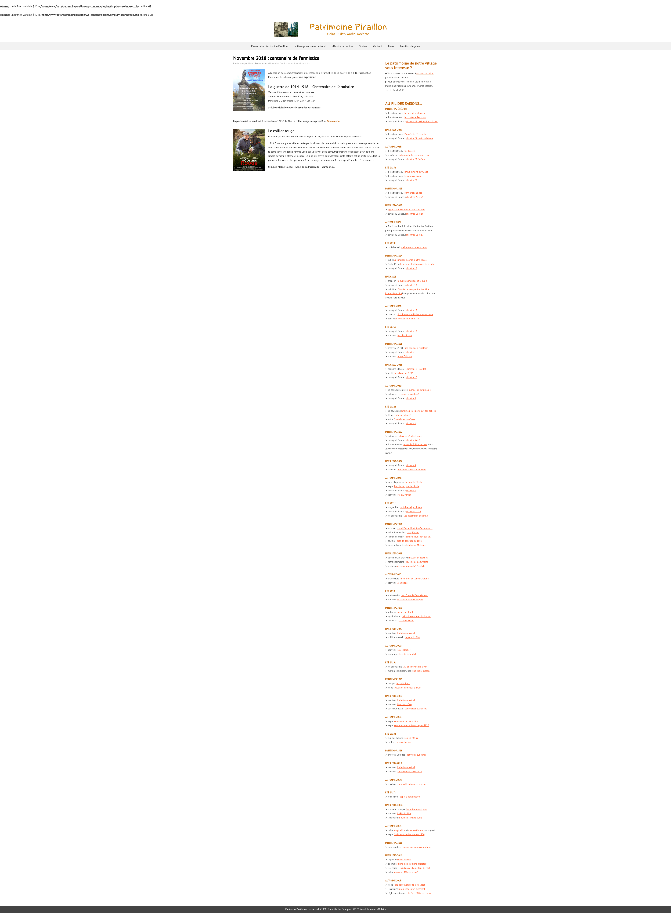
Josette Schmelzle (408, 654)
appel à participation (410, 796)
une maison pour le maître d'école (411, 259)
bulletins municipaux (416, 809)
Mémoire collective (342, 46)
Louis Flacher (404, 649)
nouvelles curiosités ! (417, 754)
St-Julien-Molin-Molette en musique (415, 314)
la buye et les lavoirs (415, 113)
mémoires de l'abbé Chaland (415, 578)
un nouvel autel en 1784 (407, 318)
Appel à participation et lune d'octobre (406, 209)
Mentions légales (410, 46)
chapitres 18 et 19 (414, 213)
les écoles (410, 150)
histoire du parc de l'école (406, 486)
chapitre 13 (411, 310)
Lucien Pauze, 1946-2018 (410, 771)
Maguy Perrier (404, 494)
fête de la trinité (403, 415)
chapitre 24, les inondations (419, 138)
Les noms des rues (414, 176)
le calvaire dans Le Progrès (410, 599)
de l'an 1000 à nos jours (419, 893)
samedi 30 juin (411, 738)
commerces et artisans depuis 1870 (411, 725)
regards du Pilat (412, 637)
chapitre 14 (411, 285)
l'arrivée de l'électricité (415, 134)
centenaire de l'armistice (406, 721)
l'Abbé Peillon (404, 859)
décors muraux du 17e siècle (411, 566)
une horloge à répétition (416, 348)
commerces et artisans (416, 708)
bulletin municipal (406, 633)
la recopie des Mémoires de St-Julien (418, 264)
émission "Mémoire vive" (406, 872)
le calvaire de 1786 (404, 373)
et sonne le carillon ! (409, 394)
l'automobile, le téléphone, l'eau (414, 155)
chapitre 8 (411, 423)
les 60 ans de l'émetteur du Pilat (414, 868)
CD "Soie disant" (406, 620)
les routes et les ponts (415, 117)
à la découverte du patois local (410, 884)
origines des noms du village (417, 847)
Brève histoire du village (416, 171)
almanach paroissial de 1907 (412, 469)
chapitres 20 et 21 (414, 197)
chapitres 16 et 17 (414, 234)
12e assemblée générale (415, 515)
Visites (363, 46)
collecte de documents (417, 561)
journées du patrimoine (419, 389)
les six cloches (404, 742)
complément (413, 532)
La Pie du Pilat (404, 813)
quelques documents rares (414, 247)
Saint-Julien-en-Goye (404, 419)
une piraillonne (415, 830)
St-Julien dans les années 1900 (409, 834)
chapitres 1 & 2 (413, 511)
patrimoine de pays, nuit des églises (418, 410)
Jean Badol (403, 582)
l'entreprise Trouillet (416, 368)
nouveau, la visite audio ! (411, 817)
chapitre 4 (411, 465)
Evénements (261, 63)
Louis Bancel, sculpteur (411, 507)
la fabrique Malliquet (416, 545)
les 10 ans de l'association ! (414, 595)
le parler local (403, 683)
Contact (377, 46)
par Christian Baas (413, 192)
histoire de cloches (418, 557)
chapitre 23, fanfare (415, 159)
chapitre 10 (411, 377)
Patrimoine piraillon (243, 63)
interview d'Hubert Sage (410, 436)
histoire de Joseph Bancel (418, 536)
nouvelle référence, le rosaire (413, 784)
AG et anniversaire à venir (415, 666)
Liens (391, 46)
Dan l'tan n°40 (404, 704)
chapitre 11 (411, 352)
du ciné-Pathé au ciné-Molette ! (411, 863)
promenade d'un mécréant (412, 888)
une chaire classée (421, 670)
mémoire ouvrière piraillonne (416, 616)
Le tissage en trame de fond (310, 46)
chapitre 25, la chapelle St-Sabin (422, 121)
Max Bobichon (405, 335)
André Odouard (405, 356)
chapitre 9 (411, 398)
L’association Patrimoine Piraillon (269, 46)
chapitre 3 (411, 490)
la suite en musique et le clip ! (412, 280)
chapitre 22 (411, 180)
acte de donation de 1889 (409, 540)
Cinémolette (333, 121)
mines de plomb (405, 612)
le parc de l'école (414, 482)
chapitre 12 (411, 331)
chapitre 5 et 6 (413, 440)
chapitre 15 (411, 268)
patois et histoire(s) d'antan (408, 687)
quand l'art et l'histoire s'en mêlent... (414, 528)
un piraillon (399, 830)
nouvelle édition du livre (415, 444)
